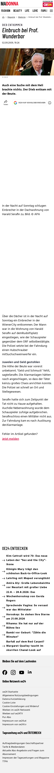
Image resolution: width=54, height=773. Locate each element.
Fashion (5, 10)
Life (27, 10)
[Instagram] (13, 672)
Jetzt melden (10, 439)
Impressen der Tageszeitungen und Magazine (25, 758)
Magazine (11, 17)
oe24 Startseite (10, 692)
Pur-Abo (6, 717)
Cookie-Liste (8, 703)
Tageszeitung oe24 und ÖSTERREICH (21, 733)
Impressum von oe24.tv (14, 725)
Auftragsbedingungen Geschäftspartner (23, 743)
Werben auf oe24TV (12, 714)
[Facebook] (4, 672)
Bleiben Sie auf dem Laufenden (19, 661)
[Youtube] (21, 672)
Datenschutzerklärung (13, 699)
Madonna (22, 17)
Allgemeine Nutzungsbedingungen (20, 696)
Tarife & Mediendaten (13, 747)
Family (44, 10)
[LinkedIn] (30, 672)
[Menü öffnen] (51, 10)
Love (35, 10)
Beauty (17, 10)
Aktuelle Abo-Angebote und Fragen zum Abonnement (23, 752)
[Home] (3, 17)
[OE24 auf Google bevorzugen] (49, 103)
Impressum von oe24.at (14, 721)
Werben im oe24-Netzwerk (16, 710)
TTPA (5, 761)
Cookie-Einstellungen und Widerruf (20, 706)
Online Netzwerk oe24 (14, 681)
